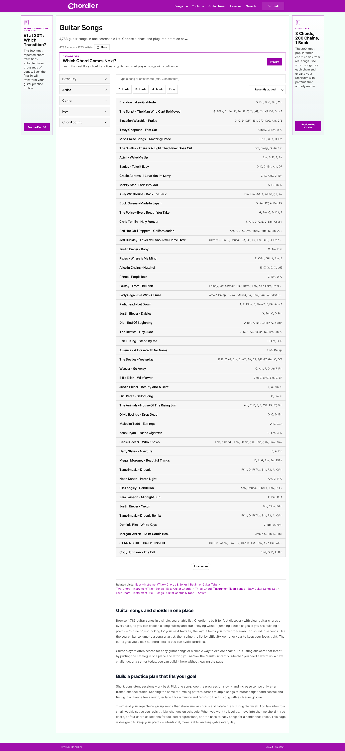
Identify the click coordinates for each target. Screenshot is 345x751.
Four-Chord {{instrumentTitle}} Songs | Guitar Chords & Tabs (155, 592)
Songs (178, 6)
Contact (279, 746)
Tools (196, 6)
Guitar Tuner (217, 6)
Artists (202, 592)
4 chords (157, 90)
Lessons (236, 6)
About (269, 746)
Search (251, 6)
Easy (172, 90)
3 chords (140, 90)
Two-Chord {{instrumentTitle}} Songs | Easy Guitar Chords (153, 588)
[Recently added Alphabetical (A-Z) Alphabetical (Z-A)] (267, 89)
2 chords (123, 90)
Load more (201, 566)
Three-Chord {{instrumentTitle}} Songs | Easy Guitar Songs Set (236, 588)
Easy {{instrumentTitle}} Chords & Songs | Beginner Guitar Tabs (176, 584)
